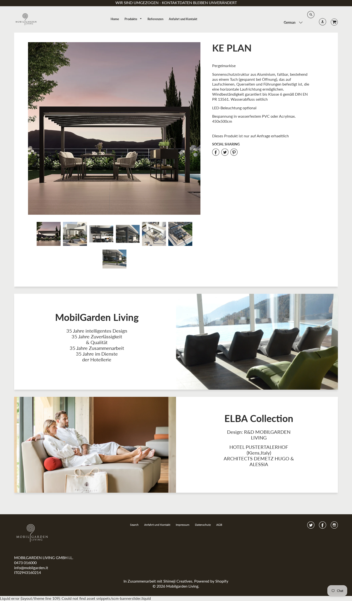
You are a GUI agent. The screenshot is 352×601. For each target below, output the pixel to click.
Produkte (131, 19)
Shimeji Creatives (177, 581)
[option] (114, 128)
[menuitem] (114, 19)
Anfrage (263, 135)
